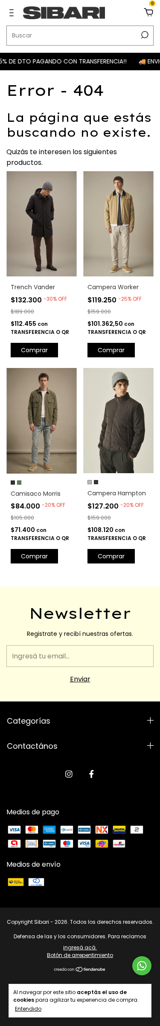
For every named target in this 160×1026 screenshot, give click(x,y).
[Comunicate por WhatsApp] (141, 965)
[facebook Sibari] (91, 774)
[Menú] (13, 12)
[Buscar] (144, 35)
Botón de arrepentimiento (80, 955)
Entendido (28, 1008)
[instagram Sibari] (69, 774)
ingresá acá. (80, 947)
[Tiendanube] (80, 970)
